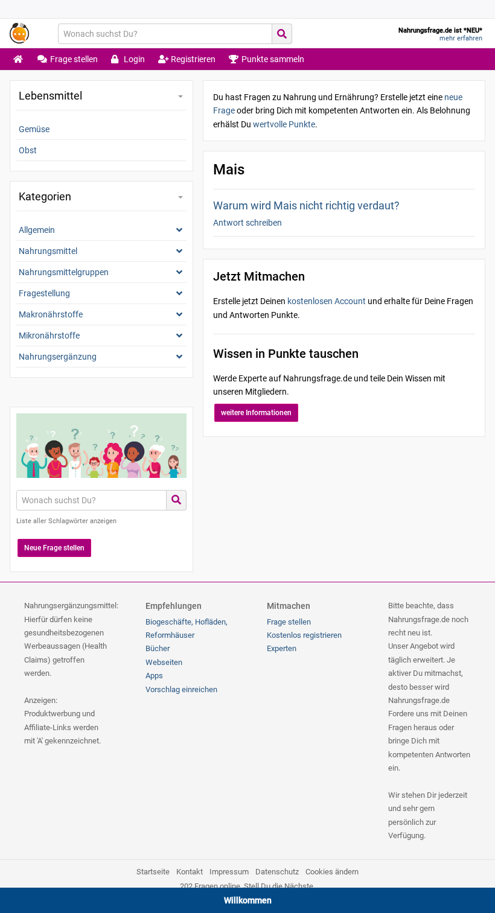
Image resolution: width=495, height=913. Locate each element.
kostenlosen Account (326, 301)
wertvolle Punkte (284, 124)
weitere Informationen (256, 413)
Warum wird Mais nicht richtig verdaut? (306, 205)
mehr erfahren (460, 38)
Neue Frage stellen (54, 548)
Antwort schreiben (247, 222)
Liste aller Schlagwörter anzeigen (66, 521)
